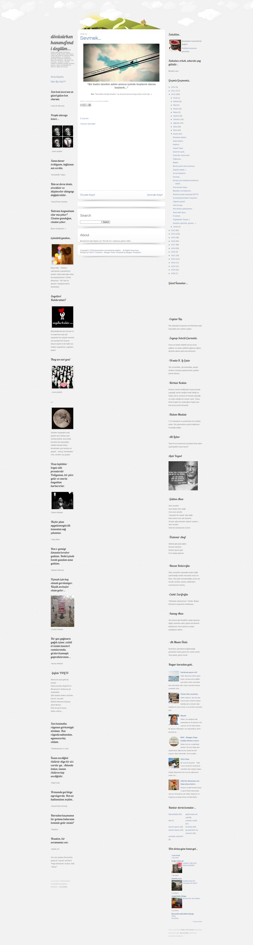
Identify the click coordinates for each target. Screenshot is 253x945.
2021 (173, 256)
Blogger (184, 933)
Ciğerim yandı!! (179, 202)
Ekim (175, 130)
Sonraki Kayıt (155, 194)
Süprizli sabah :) (179, 170)
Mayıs (175, 112)
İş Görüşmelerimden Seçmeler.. (185, 198)
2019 (173, 252)
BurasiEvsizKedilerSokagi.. (183, 914)
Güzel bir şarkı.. (179, 152)
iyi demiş (188, 827)
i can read (176, 855)
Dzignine (63, 887)
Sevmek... (90, 38)
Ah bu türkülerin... (180, 173)
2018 (173, 248)
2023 (173, 263)
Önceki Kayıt (87, 194)
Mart (175, 105)
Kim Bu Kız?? (58, 81)
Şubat (175, 101)
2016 (173, 241)
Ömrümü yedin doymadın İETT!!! (185, 194)
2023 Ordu (185, 759)
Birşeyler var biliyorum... (182, 191)
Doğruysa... (177, 159)
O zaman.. (177, 216)
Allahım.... (177, 145)
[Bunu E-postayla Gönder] (81, 105)
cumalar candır (191, 821)
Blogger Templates (133, 252)
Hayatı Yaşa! (178, 148)
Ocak (175, 98)
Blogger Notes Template (113, 252)
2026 (173, 273)
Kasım (175, 134)
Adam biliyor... (178, 141)
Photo (174, 916)
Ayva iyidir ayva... (180, 212)
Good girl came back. (181, 155)
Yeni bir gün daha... (180, 187)
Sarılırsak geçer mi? (189, 672)
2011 (173, 91)
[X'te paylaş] (87, 105)
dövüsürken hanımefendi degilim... (62, 42)
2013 (173, 230)
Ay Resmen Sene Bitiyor (191, 898)
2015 (173, 238)
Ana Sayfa (57, 76)
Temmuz (176, 119)
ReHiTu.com (177, 879)
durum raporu (174, 827)
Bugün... (176, 162)
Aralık (175, 227)
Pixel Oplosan (187, 930)
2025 (173, 270)
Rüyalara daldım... (180, 137)
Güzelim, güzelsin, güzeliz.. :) (184, 223)
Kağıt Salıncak (178, 861)
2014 (173, 234)
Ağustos (176, 123)
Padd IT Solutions (96, 252)
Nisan (175, 109)
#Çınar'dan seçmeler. (189, 694)
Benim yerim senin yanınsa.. (184, 166)
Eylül (175, 127)
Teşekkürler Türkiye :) (181, 220)
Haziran (176, 116)
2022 (173, 259)
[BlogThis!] (84, 105)
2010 (173, 87)
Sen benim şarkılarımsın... (183, 209)
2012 (173, 94)
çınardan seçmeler (176, 836)
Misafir (183, 716)
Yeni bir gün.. (178, 205)
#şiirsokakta (173, 814)
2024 (173, 266)
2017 (173, 245)
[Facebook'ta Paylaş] (89, 105)
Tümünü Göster (197, 921)
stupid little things (179, 896)
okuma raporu (174, 830)
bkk (170, 821)
